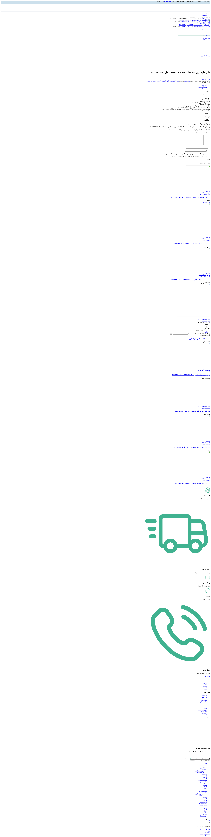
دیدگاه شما (206, 144)
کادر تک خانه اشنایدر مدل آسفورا (199, 339)
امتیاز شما (207, 132)
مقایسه (205, 814)
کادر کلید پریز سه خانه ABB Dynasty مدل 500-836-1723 (195, 26)
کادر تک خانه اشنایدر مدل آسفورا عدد (198, 333)
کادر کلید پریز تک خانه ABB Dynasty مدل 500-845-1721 (192, 447)
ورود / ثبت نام (203, 816)
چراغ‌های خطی (200, 772)
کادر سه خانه (162, 81)
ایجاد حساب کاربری (205, 829)
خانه (209, 18)
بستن (208, 820)
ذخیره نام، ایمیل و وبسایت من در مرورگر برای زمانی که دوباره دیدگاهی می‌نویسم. (186, 153)
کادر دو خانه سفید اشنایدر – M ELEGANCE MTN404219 (191, 375)
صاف (206, 332)
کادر (200, 18)
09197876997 (167, 1)
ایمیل (208, 150)
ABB (185, 81)
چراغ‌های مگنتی (199, 771)
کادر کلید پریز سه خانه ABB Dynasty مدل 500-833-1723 (195, 21)
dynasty (149, 81)
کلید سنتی (172, 81)
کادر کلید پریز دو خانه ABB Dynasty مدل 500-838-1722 (192, 411)
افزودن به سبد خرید (205, 335)
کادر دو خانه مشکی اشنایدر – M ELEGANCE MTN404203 (190, 279)
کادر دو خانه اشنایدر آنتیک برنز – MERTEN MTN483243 (191, 243)
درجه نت (191, 758)
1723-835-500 (155, 81)
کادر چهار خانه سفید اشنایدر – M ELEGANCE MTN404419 (190, 197)
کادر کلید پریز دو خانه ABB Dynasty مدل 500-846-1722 (192, 483)
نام (209, 147)
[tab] (104, 85)
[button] (205, 194)
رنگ (209, 322)
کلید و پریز (205, 18)
